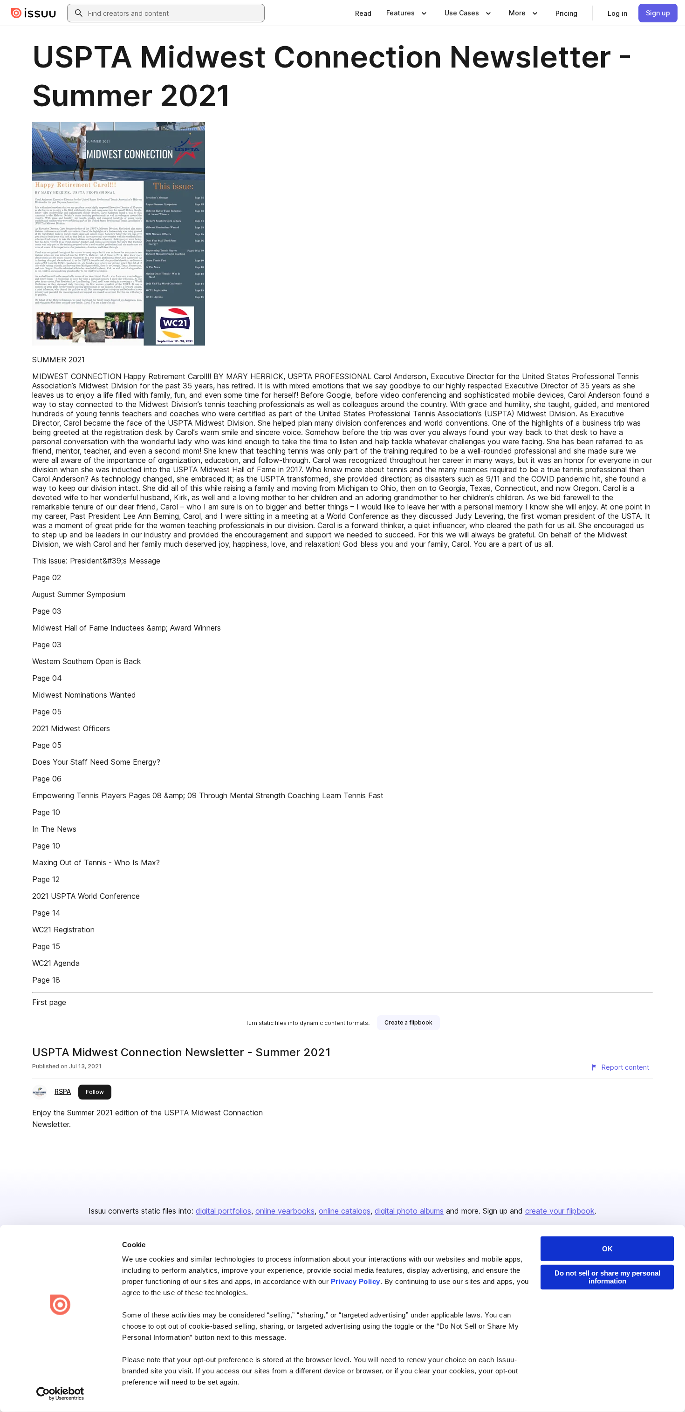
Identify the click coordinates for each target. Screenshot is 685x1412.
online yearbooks (285, 1210)
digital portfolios (223, 1210)
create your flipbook (560, 1210)
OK (607, 1249)
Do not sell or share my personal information (607, 1277)
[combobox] (174, 13)
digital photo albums (409, 1210)
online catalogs (344, 1210)
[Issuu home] (33, 13)
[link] (363, 13)
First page (49, 1002)
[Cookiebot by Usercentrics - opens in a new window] (60, 1394)
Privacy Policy (355, 1281)
